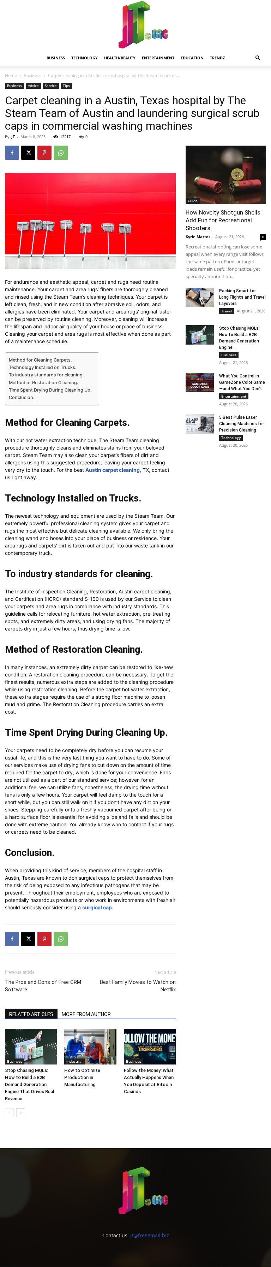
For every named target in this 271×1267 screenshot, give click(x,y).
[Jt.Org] (135, 24)
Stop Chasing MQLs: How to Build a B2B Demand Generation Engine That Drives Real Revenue (29, 1084)
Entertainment (158, 57)
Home (11, 75)
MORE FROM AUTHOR (86, 1014)
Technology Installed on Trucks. (43, 367)
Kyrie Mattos (198, 236)
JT (13, 136)
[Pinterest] (44, 153)
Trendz (217, 57)
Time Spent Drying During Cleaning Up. (50, 390)
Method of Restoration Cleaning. (43, 382)
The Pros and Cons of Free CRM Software (43, 986)
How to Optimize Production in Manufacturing (82, 1077)
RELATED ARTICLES (31, 1014)
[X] (28, 153)
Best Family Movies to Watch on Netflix (138, 986)
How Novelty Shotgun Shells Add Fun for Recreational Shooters (223, 220)
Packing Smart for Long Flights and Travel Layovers (242, 297)
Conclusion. (22, 397)
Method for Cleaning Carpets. (40, 360)
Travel (226, 311)
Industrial (74, 1061)
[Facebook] (12, 153)
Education (192, 57)
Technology (84, 57)
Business (56, 57)
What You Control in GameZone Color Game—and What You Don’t (242, 382)
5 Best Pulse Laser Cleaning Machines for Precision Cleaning (241, 424)
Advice (33, 85)
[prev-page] (9, 1112)
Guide (193, 200)
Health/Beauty (120, 57)
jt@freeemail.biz (149, 1235)
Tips (66, 85)
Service (51, 85)
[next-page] (20, 1112)
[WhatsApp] (61, 153)
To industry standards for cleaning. (46, 374)
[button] (257, 58)
